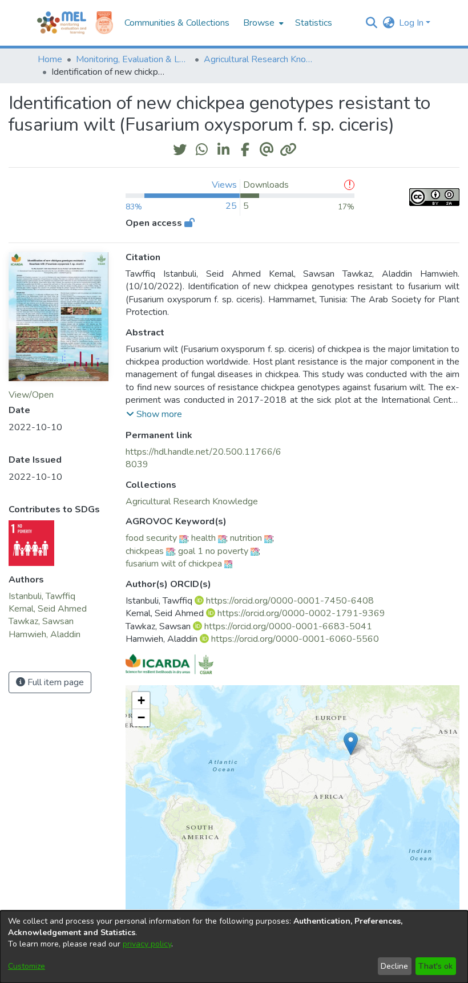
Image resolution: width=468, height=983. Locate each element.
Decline (394, 966)
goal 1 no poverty (213, 551)
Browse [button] (259, 23)
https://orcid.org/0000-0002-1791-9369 (301, 613)
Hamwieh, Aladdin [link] (44, 634)
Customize (26, 966)
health (203, 538)
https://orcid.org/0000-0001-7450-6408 (290, 600)
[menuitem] (262, 23)
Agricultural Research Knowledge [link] (261, 59)
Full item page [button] (54, 682)
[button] (371, 23)
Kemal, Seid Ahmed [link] (48, 608)
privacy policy (147, 943)
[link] (192, 501)
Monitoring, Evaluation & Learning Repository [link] (133, 59)
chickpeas (145, 551)
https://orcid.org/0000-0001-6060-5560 (295, 639)
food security (151, 538)
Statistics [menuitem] (313, 23)
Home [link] (50, 59)
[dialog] (234, 947)
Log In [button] (412, 23)
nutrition (246, 538)
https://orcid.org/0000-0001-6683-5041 (288, 626)
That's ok (435, 966)
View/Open (31, 395)
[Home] (61, 22)
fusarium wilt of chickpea (174, 563)
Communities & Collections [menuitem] (176, 23)
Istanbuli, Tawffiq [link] (42, 596)
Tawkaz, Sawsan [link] (41, 621)
